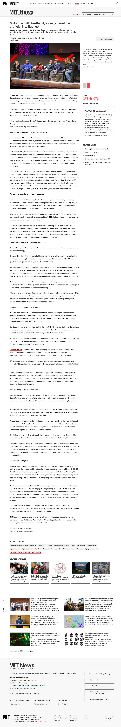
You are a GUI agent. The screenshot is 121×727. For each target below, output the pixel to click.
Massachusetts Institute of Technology (25, 715)
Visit (15, 719)
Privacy (16, 721)
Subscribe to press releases (99, 680)
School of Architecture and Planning (70, 549)
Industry (54, 549)
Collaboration (91, 545)
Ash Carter (36, 395)
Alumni (82, 3)
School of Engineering (19, 683)
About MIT (90, 3)
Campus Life (69, 3)
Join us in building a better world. (109, 718)
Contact (37, 719)
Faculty (37, 549)
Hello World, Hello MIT (92, 152)
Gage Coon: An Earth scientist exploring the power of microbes (43, 617)
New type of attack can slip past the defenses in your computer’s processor (45, 634)
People (27, 719)
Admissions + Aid (59, 3)
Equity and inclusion (91, 549)
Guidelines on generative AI (99, 699)
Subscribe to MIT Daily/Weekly (99, 674)
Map (18, 719)
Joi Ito (32, 217)
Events (23, 719)
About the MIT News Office (19, 700)
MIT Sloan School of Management (23, 688)
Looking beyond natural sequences (98, 616)
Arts (73, 545)
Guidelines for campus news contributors (99, 692)
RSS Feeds (62, 704)
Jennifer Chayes (16, 350)
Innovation (48, 3)
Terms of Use (62, 700)
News (77, 3)
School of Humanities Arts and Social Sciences (25, 552)
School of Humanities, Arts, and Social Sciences (28, 685)
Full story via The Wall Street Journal (96, 135)
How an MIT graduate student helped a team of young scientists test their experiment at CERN (45, 600)
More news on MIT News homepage (22, 651)
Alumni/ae (45, 549)
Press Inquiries (15, 704)
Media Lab (42, 545)
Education (33, 3)
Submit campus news (99, 686)
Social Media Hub (32, 721)
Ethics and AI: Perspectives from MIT (97, 159)
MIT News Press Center (42, 700)
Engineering (81, 545)
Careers (32, 719)
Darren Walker (15, 248)
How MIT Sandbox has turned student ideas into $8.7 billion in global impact (99, 599)
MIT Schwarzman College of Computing (23, 545)
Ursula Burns (70, 318)
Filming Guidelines (40, 704)
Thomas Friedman (29, 174)
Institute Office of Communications (64, 673)
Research (41, 3)
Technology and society (61, 545)
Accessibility (22, 721)
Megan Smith (70, 469)
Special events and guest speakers (21, 549)
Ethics (50, 545)
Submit (112, 14)
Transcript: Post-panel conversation (97, 149)
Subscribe (76, 14)
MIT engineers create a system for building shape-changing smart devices (97, 635)
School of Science (18, 691)
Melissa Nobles (17, 152)
